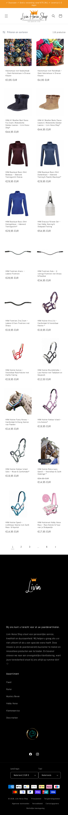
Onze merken (12, 717)
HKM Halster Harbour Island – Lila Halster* (49, 421)
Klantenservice (13, 710)
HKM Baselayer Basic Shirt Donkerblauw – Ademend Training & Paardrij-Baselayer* (49, 174)
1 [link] (12, 546)
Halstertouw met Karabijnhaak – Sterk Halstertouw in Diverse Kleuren (18, 73)
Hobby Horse (12, 703)
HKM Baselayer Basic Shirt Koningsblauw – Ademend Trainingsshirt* (16, 224)
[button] (6, 16)
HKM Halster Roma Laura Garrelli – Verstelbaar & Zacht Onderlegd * (49, 471)
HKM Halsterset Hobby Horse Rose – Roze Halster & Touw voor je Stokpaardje (49, 525)
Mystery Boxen (13, 696)
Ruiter (9, 689)
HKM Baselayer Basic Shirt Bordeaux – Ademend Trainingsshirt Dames (16, 174)
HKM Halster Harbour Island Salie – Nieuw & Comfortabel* (18, 470)
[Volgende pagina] (55, 546)
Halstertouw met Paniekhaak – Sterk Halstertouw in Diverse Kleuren (50, 73)
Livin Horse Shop (21, 799)
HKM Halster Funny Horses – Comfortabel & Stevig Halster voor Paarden (17, 422)
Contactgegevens (52, 803)
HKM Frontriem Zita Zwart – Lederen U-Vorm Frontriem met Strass (18, 323)
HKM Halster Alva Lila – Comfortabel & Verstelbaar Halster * (48, 323)
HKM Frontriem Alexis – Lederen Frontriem (15, 272)
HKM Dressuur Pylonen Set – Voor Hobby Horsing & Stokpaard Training (49, 224)
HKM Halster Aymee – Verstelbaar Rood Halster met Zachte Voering (17, 372)
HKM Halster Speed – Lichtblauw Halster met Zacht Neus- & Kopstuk (17, 525)
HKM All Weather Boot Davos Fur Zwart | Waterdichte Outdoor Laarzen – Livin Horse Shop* (17, 124)
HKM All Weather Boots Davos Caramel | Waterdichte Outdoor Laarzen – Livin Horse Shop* (50, 122)
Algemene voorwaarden (20, 803)
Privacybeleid (36, 799)
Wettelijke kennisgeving (35, 808)
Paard (8, 682)
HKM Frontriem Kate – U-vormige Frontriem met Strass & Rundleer (50, 273)
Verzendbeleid (37, 803)
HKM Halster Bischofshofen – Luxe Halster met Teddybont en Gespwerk (50, 372)
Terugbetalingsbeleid (52, 799)
